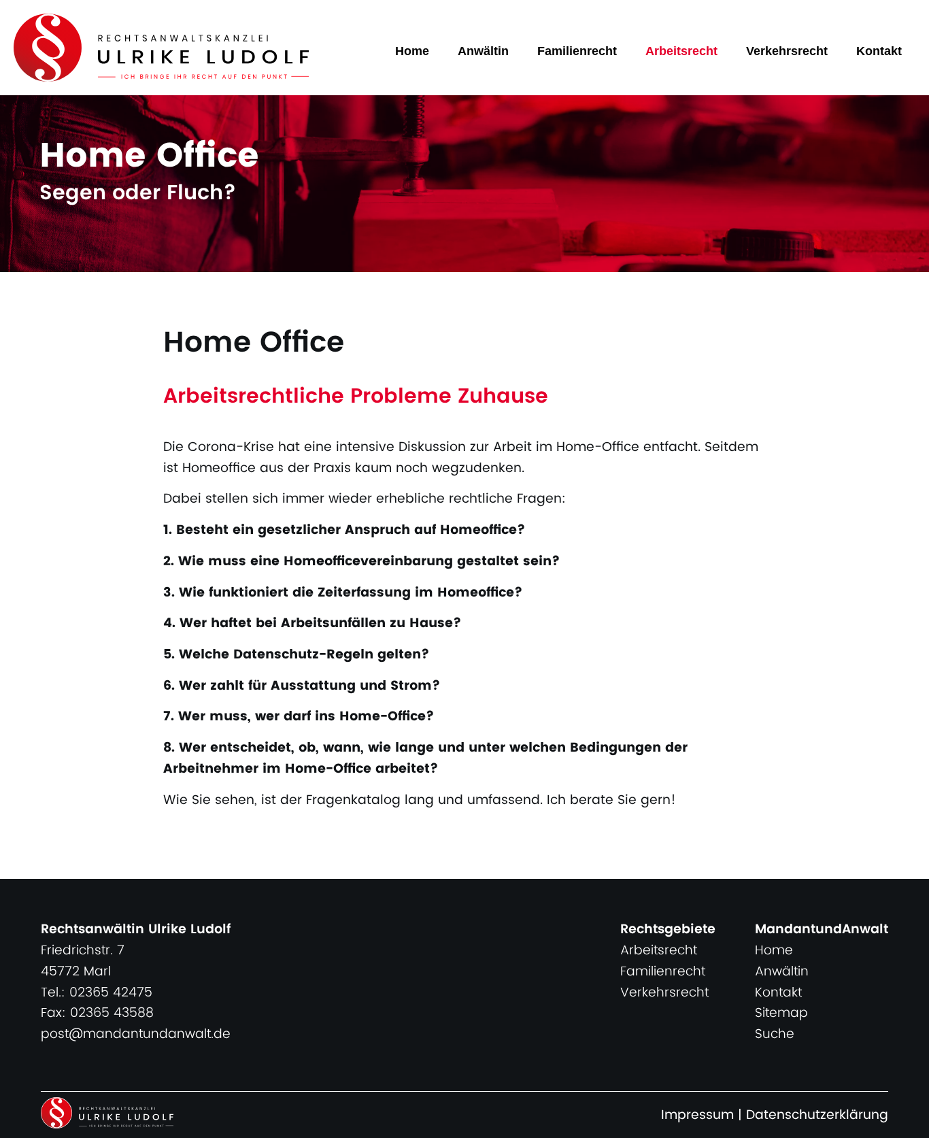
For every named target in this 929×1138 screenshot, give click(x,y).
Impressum (697, 1115)
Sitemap (781, 1013)
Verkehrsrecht (787, 51)
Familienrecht (577, 51)
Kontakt (879, 51)
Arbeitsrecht (681, 51)
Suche (774, 1034)
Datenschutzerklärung (817, 1115)
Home (412, 51)
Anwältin (483, 51)
